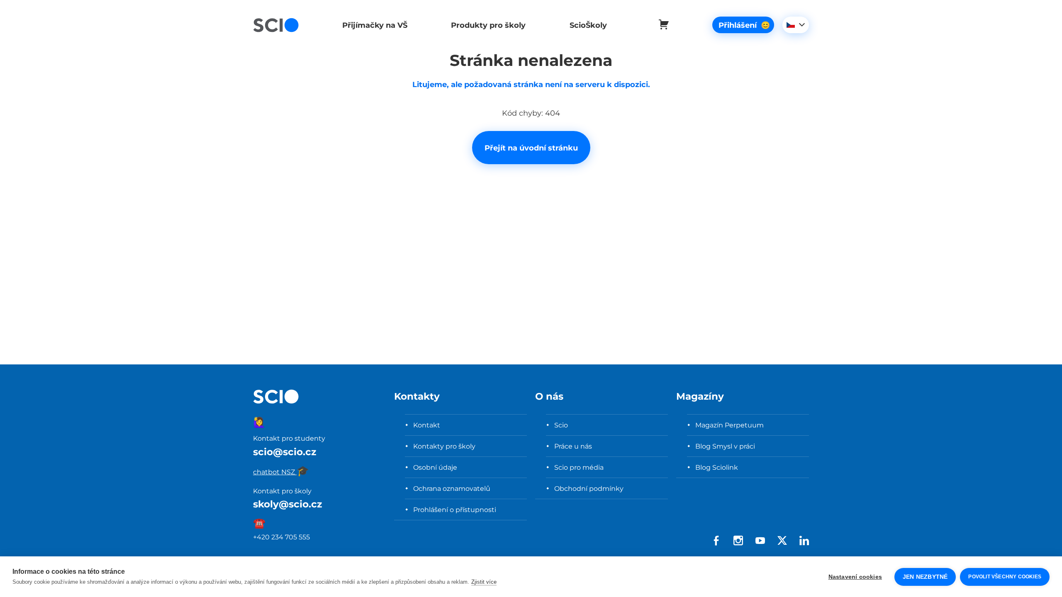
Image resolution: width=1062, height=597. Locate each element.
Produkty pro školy (488, 25)
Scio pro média (579, 467)
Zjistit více (484, 582)
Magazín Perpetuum (729, 425)
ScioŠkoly (588, 25)
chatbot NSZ (281, 472)
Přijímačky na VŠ (374, 25)
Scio (561, 425)
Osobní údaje (435, 467)
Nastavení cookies (855, 577)
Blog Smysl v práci (725, 446)
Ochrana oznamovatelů (451, 488)
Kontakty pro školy (444, 446)
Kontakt (426, 425)
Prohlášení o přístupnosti (454, 509)
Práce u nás (573, 446)
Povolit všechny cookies (1004, 577)
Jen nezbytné (925, 577)
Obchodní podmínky (589, 488)
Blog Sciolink (716, 467)
